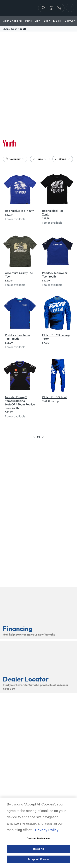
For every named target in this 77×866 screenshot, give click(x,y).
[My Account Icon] (51, 8)
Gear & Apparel (12, 20)
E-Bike (57, 20)
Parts (28, 20)
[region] (38, 832)
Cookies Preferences (38, 838)
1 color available (15, 219)
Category (15, 158)
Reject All (38, 849)
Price (40, 158)
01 (38, 436)
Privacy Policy (47, 830)
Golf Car (69, 20)
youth (23, 28)
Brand (62, 158)
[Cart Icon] (59, 8)
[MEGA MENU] (70, 8)
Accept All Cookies (38, 859)
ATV (37, 20)
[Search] (43, 8)
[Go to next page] (43, 437)
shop (6, 28)
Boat (47, 20)
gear (14, 28)
